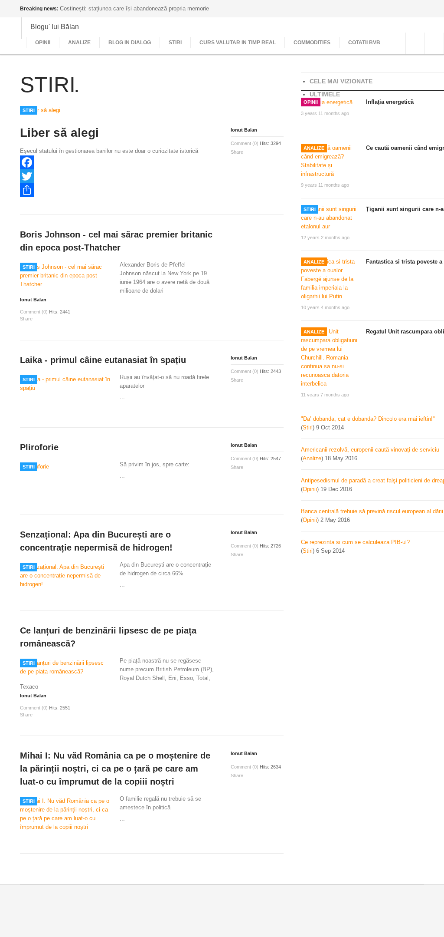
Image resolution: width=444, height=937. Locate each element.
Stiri (175, 43)
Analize (79, 43)
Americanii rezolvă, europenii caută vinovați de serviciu (370, 449)
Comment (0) (244, 143)
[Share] (117, 190)
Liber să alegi (59, 132)
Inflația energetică (390, 102)
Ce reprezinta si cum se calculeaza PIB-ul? (355, 542)
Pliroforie (39, 447)
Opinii (42, 43)
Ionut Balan (244, 129)
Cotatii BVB (364, 43)
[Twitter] (117, 176)
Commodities (312, 43)
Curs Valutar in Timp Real (237, 43)
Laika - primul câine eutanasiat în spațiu (103, 360)
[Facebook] (117, 162)
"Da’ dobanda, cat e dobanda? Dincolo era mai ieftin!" (368, 419)
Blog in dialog (129, 43)
